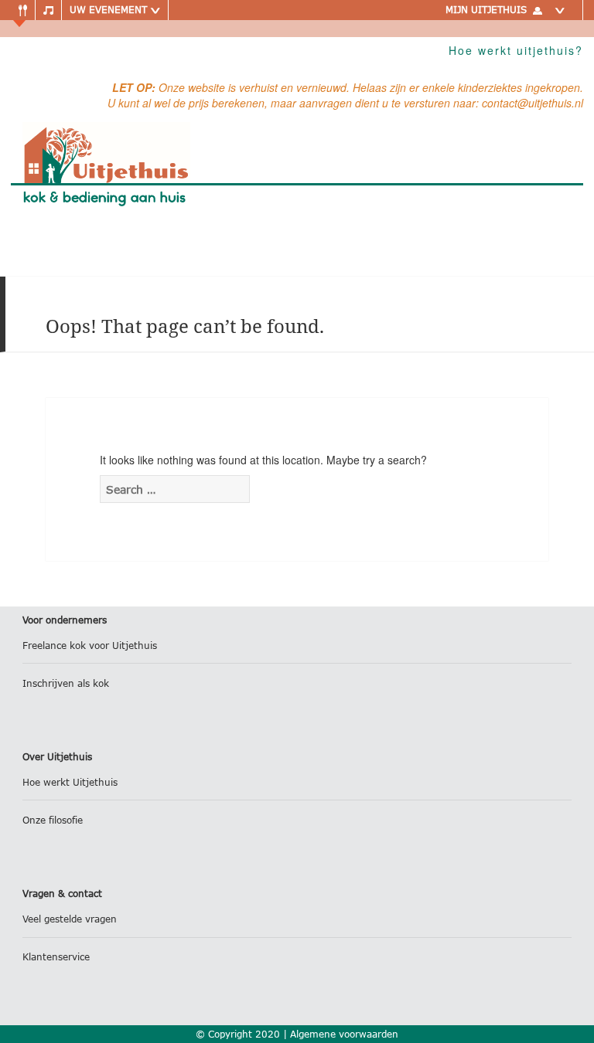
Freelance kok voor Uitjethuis (89, 645)
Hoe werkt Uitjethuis (70, 782)
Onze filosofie (52, 820)
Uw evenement (110, 9)
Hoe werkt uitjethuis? (516, 50)
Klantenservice (56, 957)
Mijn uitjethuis (486, 9)
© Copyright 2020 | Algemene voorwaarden (297, 1034)
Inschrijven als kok (65, 683)
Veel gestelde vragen (69, 919)
